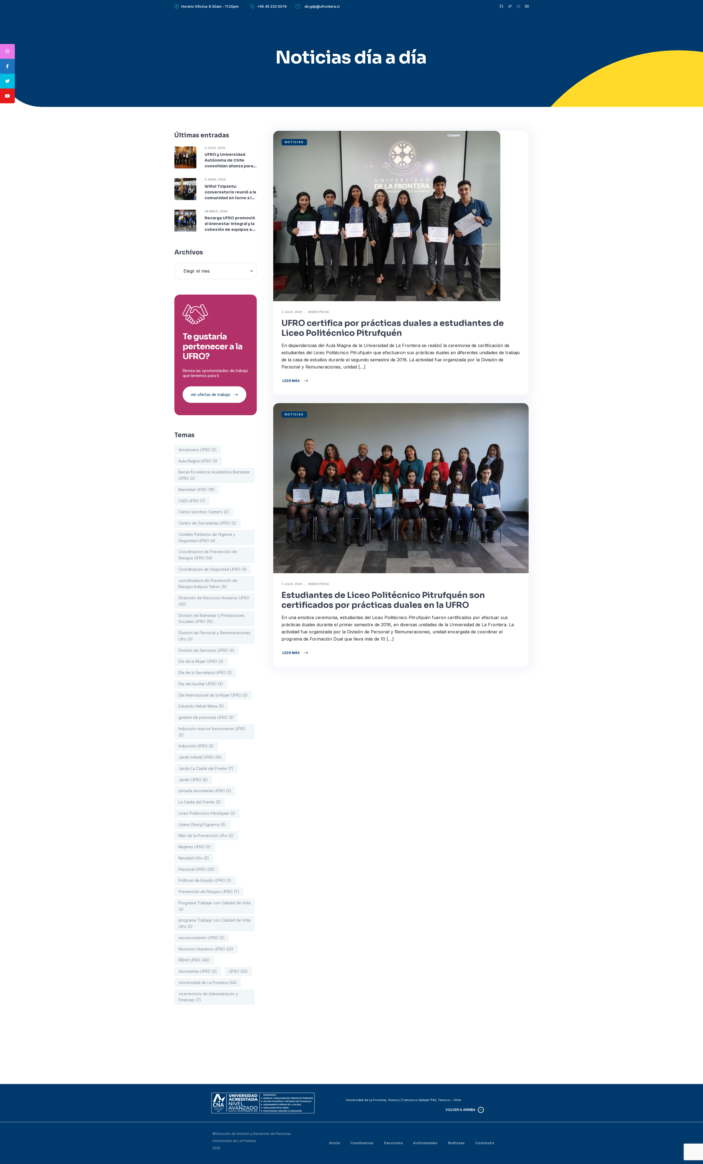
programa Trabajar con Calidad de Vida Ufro (214, 923)
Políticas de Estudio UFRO (204, 880)
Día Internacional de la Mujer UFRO (213, 695)
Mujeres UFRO (194, 846)
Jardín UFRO (193, 779)
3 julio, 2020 (291, 312)
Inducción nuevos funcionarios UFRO (212, 731)
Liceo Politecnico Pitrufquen (207, 813)
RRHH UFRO (194, 960)
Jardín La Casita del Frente (205, 768)
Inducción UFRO (196, 746)
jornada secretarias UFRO (204, 790)
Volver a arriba (460, 1110)
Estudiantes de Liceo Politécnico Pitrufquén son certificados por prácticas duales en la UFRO (383, 600)
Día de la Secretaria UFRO (205, 672)
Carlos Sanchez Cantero (203, 511)
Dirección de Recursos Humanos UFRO (213, 600)
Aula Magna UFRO (197, 461)
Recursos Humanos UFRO (205, 949)
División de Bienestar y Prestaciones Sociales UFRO (211, 618)
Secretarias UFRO (197, 971)
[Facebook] (501, 6)
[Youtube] (527, 6)
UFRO (238, 971)
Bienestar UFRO (196, 489)
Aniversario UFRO (197, 449)
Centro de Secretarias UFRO (207, 523)
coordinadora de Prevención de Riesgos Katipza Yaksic (207, 583)
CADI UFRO (191, 500)
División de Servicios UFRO (206, 650)
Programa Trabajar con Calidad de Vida (214, 905)
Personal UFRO (196, 869)
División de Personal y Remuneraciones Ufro (214, 635)
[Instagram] (518, 6)
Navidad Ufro (193, 858)
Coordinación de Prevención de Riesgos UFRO (207, 554)
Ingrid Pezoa (318, 312)
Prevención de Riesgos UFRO (208, 891)
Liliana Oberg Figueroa (202, 824)
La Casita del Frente (199, 802)
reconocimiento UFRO (201, 937)
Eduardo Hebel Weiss (201, 706)
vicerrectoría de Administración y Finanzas (208, 996)
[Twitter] (510, 6)
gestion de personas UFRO (206, 717)
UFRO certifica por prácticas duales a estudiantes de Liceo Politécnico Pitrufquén (392, 328)
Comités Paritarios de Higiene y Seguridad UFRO (206, 537)
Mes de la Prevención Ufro (206, 835)
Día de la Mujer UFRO (201, 661)
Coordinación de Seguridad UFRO (212, 569)
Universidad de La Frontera (207, 982)
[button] (214, 394)
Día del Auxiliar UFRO (200, 683)
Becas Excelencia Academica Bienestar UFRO (214, 475)
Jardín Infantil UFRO (200, 757)
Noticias (294, 142)
